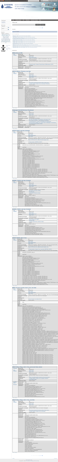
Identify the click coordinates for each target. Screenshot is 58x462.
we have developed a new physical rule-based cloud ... (40, 119)
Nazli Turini (31, 56)
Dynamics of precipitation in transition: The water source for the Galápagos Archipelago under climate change (25, 6)
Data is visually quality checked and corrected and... (39, 377)
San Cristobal (3, 41)
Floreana (47, 83)
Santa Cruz (38, 83)
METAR (37, 142)
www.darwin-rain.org (8, 0)
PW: (39, 0)
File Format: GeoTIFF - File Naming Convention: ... (39, 120)
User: (27, 0)
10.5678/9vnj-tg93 (32, 379)
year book (31, 192)
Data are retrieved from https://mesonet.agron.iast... (38, 139)
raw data (43, 83)
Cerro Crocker (32, 64)
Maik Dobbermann (33, 76)
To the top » (55, 458)
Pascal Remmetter (33, 57)
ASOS (40, 142)
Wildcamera (47, 64)
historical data (37, 192)
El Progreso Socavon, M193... (35, 190)
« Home (13, 458)
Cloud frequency (32, 121)
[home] (7, 6)
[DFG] (32, 14)
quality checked (44, 378)
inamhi (30, 221)
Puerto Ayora (42, 64)
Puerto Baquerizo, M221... (34, 219)
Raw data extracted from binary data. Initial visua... (39, 82)
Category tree (3, 22)
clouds (37, 64)
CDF (52, 64)
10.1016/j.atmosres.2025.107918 (35, 123)
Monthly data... (32, 191)
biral (40, 299)
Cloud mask (43, 122)
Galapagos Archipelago (51, 122)
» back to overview (14, 69)
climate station (32, 83)
